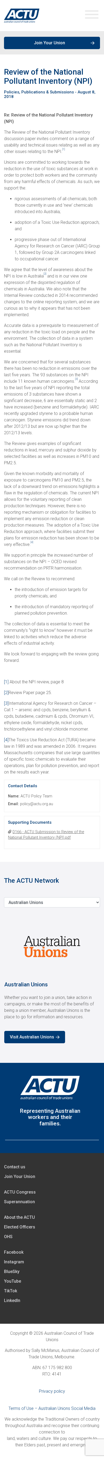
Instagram (14, 1261)
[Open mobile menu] (91, 15)
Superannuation (19, 1201)
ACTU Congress (20, 1192)
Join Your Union (49, 42)
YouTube (12, 1281)
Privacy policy (52, 1391)
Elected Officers (19, 1227)
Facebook (13, 1252)
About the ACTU (19, 1217)
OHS (8, 1236)
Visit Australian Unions (32, 1036)
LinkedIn (12, 1300)
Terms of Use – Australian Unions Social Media (52, 1408)
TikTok (10, 1290)
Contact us (14, 1166)
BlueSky (11, 1271)
